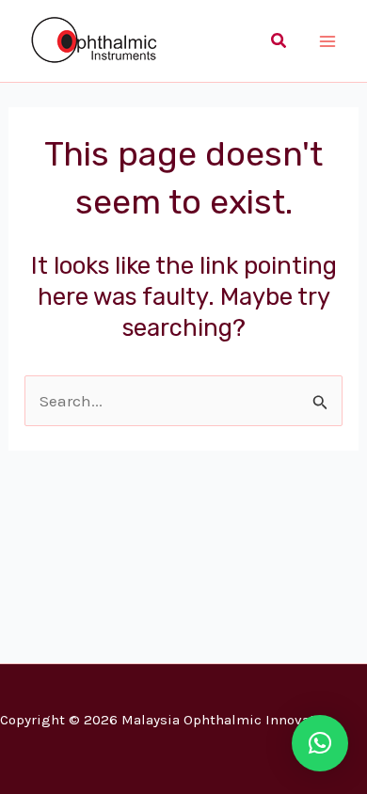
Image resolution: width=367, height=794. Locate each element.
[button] (279, 41)
